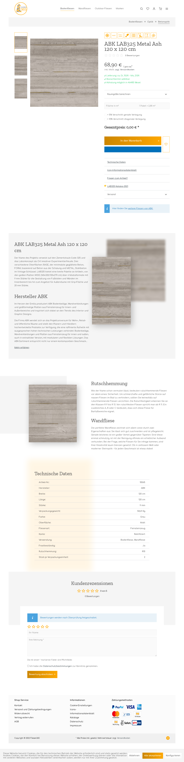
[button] (29, 626)
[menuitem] (67, 9)
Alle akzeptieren (152, 756)
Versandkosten (123, 738)
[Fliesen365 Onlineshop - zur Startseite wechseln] (20, 8)
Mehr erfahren (21, 348)
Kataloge (74, 718)
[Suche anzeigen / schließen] (141, 9)
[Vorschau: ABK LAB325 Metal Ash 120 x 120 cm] (20, 42)
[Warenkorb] (160, 9)
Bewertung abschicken (41, 674)
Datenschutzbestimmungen (57, 666)
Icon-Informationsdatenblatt (122, 170)
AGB (16, 722)
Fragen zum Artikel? (117, 178)
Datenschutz (76, 722)
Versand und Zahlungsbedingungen (32, 709)
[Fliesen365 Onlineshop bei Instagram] (168, 738)
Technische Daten (116, 162)
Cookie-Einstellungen (81, 705)
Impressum (75, 726)
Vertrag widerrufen (23, 718)
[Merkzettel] (148, 9)
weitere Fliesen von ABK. (140, 208)
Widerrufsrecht (22, 713)
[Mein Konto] (154, 9)
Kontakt (18, 705)
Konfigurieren (173, 756)
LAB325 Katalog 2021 (117, 186)
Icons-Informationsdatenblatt (82, 711)
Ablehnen (134, 756)
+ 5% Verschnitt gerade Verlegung (124, 115)
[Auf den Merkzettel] (166, 144)
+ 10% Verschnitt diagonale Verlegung (126, 119)
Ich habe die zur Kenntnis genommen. (64, 666)
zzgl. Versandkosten (124, 70)
